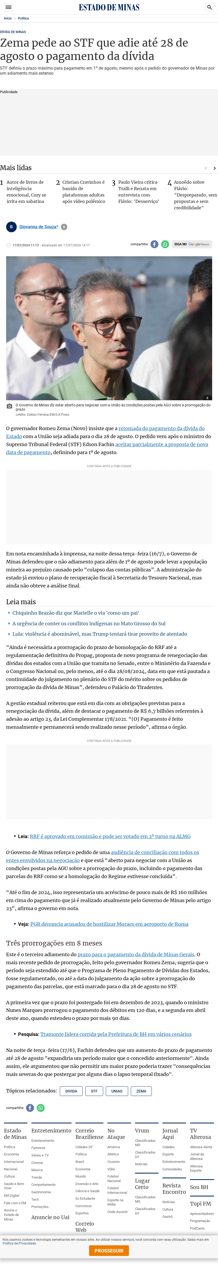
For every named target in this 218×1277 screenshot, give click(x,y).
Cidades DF (84, 1147)
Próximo (215, 168)
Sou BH (199, 1187)
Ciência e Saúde (88, 1191)
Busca (209, 7)
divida (71, 1091)
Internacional (14, 1162)
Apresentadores (202, 1214)
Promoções (40, 1207)
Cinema (37, 1163)
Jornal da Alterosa (197, 1156)
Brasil (80, 1162)
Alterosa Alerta (201, 1147)
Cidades (168, 1147)
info (64, 227)
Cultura (9, 1176)
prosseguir (109, 1251)
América (113, 1147)
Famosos (38, 1148)
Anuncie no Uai (50, 1217)
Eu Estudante (85, 1198)
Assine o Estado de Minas (11, 1214)
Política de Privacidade (19, 1243)
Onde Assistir (117, 1212)
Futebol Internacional (117, 1190)
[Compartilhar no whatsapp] (165, 244)
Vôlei (111, 1169)
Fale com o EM (15, 1203)
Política (23, 18)
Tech (35, 1200)
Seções (8, 7)
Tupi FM (200, 1203)
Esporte (168, 1154)
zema (141, 1091)
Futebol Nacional (114, 1178)
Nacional (10, 1169)
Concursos (84, 1206)
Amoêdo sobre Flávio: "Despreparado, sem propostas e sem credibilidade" (195, 194)
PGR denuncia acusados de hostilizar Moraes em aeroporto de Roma (109, 924)
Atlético (113, 1154)
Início (8, 18)
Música (37, 1170)
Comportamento (43, 1185)
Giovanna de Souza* (38, 227)
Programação (200, 1221)
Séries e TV (40, 1155)
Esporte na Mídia (115, 1202)
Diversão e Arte (87, 1184)
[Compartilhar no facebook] (154, 244)
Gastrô (167, 1217)
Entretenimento (42, 1141)
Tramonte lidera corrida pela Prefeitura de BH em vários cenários (116, 1034)
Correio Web (85, 1226)
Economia (11, 1154)
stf (94, 1091)
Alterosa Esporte (196, 1168)
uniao (117, 1091)
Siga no (180, 244)
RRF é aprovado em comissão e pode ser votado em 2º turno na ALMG (110, 836)
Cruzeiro (113, 1162)
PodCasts (197, 1228)
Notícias (141, 1164)
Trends (36, 1177)
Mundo (81, 1176)
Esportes (82, 1213)
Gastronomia (41, 1192)
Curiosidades (172, 1169)
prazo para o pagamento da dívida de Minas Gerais (136, 954)
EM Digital (11, 1196)
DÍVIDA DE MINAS (13, 32)
